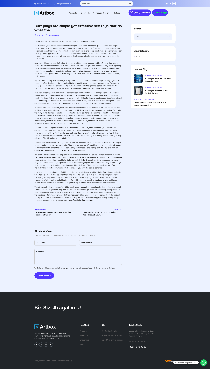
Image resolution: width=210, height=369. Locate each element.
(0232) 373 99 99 (137, 347)
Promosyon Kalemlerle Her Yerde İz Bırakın (156, 91)
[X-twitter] (41, 344)
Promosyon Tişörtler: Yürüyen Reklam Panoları (158, 79)
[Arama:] (153, 37)
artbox (40, 35)
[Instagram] (46, 344)
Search (130, 3)
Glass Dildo (84, 195)
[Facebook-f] (36, 344)
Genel (138, 57)
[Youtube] (51, 344)
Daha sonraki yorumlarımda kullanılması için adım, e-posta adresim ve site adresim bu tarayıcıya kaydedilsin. (76, 268)
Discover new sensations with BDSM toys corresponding (150, 103)
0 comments (54, 35)
